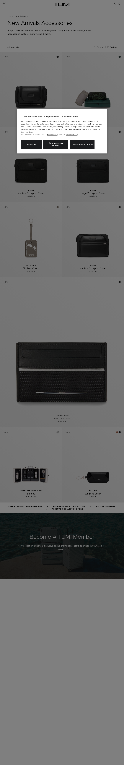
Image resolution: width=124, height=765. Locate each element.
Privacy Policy (52, 135)
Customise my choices (82, 144)
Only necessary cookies (56, 144)
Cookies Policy (72, 135)
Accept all (31, 144)
